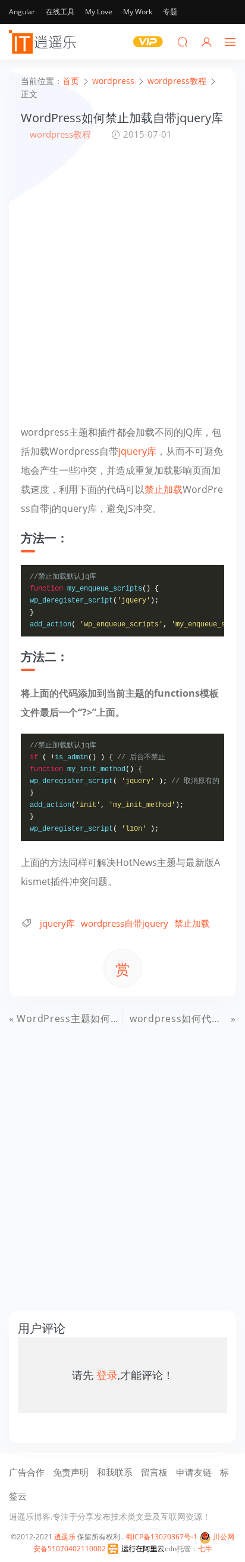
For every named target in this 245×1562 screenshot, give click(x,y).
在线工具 (60, 12)
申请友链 (194, 1472)
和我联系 (115, 1472)
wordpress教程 (60, 134)
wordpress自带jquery (124, 923)
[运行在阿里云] (136, 1549)
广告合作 (27, 1472)
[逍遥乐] (44, 42)
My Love (98, 12)
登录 (107, 1375)
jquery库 (137, 451)
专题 (170, 12)
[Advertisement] (122, 282)
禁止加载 (164, 489)
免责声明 (71, 1472)
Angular (22, 12)
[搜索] (183, 41)
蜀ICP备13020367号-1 (161, 1537)
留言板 (154, 1472)
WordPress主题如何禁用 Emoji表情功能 (108, 1018)
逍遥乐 (65, 1537)
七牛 (205, 1549)
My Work (137, 12)
